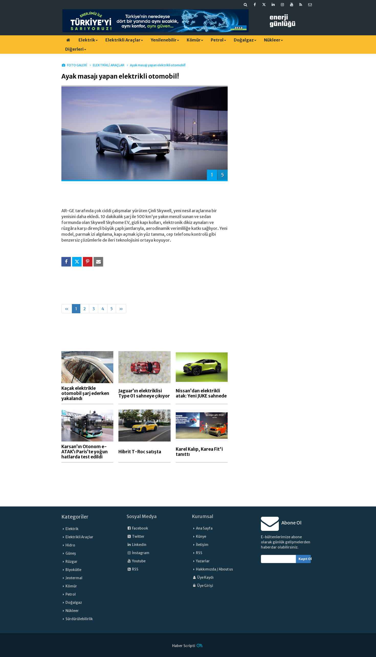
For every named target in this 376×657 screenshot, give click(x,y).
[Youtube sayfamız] (291, 4)
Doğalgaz (244, 39)
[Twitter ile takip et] (264, 4)
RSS (134, 569)
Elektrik (87, 39)
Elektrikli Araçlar (122, 39)
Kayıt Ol (304, 559)
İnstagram (140, 553)
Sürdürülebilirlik (79, 619)
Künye (201, 536)
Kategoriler (75, 517)
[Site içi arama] (245, 4)
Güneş (70, 553)
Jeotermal (73, 578)
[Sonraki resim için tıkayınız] (144, 132)
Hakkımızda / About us (214, 569)
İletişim (202, 545)
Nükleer (272, 39)
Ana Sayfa (204, 528)
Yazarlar (203, 561)
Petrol (217, 39)
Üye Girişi (205, 586)
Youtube (138, 561)
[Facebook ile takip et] (254, 4)
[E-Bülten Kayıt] (310, 4)
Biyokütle (73, 570)
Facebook (139, 528)
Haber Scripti (183, 645)
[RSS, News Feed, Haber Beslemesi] (300, 4)
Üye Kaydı (205, 577)
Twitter (138, 536)
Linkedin (138, 545)
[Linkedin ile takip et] (273, 4)
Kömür (194, 39)
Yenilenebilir (163, 39)
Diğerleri (74, 49)
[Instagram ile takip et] (282, 4)
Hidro (70, 545)
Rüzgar (71, 561)
